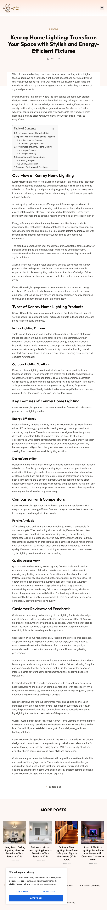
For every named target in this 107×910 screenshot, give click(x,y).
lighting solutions (75, 231)
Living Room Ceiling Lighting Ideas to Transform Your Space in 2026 (14, 852)
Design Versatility (28, 153)
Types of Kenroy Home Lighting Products (35, 136)
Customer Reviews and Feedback (32, 167)
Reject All (49, 891)
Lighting (53, 28)
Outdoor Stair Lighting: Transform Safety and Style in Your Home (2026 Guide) (66, 853)
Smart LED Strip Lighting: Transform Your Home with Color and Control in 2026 (93, 853)
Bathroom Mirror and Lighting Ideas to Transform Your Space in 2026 (40, 852)
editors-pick (55, 786)
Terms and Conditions (89, 885)
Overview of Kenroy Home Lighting (32, 133)
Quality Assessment (29, 164)
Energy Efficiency (28, 150)
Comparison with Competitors (30, 157)
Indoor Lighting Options (31, 140)
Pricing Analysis (28, 160)
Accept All (36, 898)
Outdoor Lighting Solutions (32, 143)
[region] (36, 886)
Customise (22, 891)
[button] (102, 8)
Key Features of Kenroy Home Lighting (34, 146)
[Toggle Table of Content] (52, 129)
